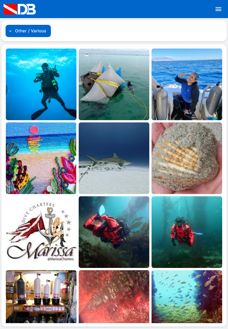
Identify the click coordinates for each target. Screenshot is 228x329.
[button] (218, 9)
